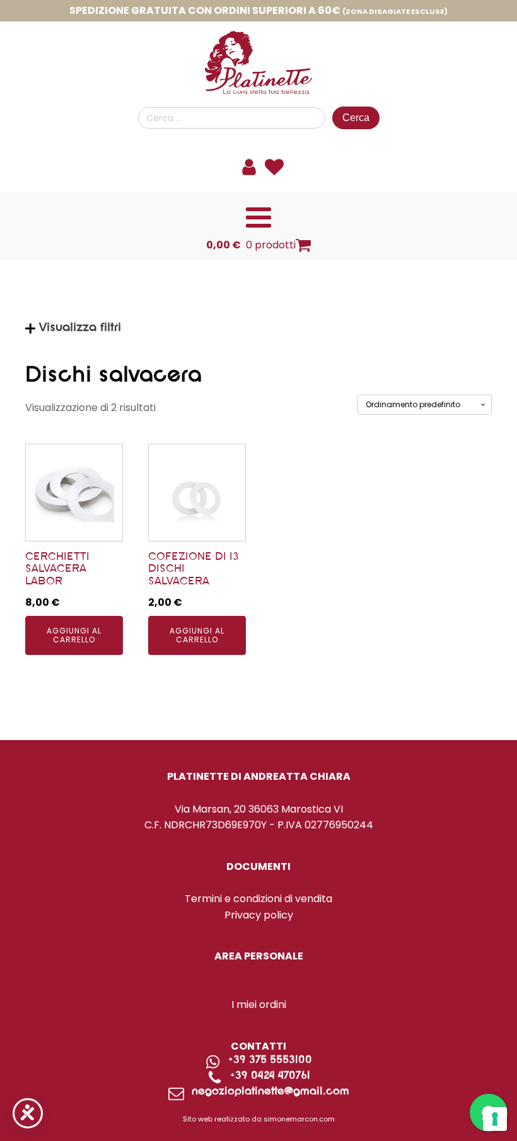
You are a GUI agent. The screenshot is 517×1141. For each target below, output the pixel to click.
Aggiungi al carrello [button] (74, 635)
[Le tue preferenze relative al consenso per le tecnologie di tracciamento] (495, 1119)
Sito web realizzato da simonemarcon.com (259, 1119)
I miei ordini (258, 1004)
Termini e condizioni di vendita (258, 898)
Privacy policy (258, 915)
